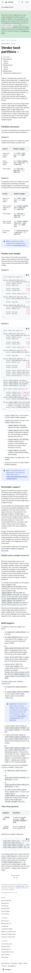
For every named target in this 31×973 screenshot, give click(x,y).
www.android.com (6, 949)
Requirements (5, 903)
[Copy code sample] (29, 275)
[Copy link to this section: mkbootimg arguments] (20, 807)
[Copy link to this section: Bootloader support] (22, 487)
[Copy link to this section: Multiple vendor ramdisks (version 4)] (3, 558)
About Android (5, 963)
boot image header (22, 261)
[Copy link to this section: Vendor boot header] (22, 254)
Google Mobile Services (7, 952)
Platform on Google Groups (8, 931)
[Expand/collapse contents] (11, 57)
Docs (7, 40)
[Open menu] (2, 2)
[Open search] (19, 2)
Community (14, 963)
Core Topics (14, 40)
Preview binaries (5, 908)
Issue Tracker (4, 957)
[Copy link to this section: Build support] (16, 623)
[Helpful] (11, 43)
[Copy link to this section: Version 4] (10, 178)
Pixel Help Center (5, 946)
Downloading (4, 906)
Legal (20, 963)
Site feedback (11, 966)
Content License (20, 886)
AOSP (2, 40)
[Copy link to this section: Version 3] (10, 137)
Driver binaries (5, 914)
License (25, 963)
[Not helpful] (14, 43)
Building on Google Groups (8, 934)
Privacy (4, 966)
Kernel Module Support (20, 245)
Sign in (27, 2)
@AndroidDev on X (6, 923)
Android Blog (4, 926)
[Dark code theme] (27, 275)
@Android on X (5, 921)
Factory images (5, 911)
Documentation (7, 7)
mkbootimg (13, 720)
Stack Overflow (5, 954)
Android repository (6, 900)
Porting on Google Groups (8, 937)
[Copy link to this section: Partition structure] (20, 127)
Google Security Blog (6, 929)
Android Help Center (6, 944)
